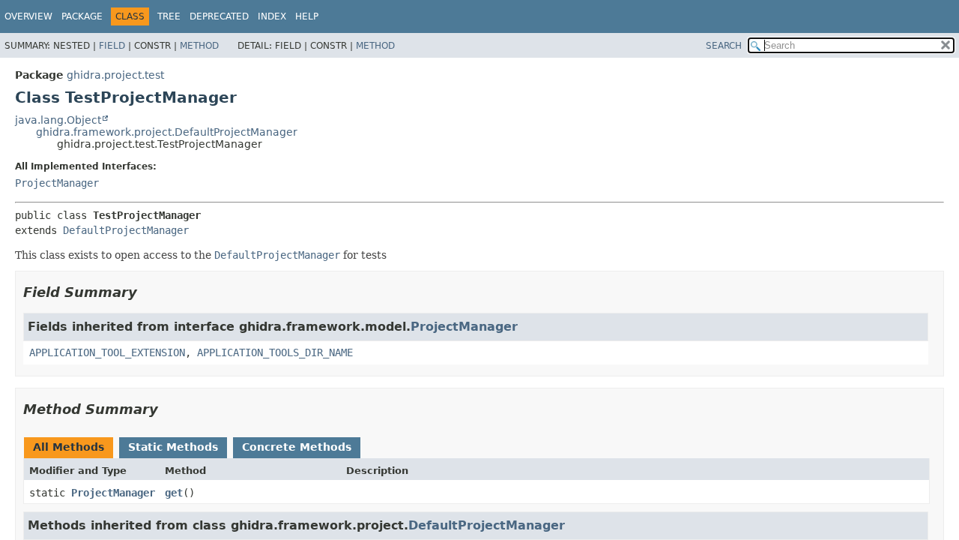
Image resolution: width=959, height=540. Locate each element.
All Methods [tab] (68, 447)
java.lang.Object (58, 120)
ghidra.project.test (115, 75)
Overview (28, 16)
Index (272, 16)
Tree (169, 16)
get (174, 493)
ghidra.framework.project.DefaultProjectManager (166, 132)
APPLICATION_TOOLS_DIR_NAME (275, 352)
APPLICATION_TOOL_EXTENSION (107, 352)
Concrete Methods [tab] (296, 447)
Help (306, 16)
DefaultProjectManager (126, 230)
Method (199, 45)
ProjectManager (57, 183)
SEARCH (724, 45)
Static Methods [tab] (173, 447)
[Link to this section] (148, 292)
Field (112, 45)
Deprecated (219, 16)
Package (82, 16)
